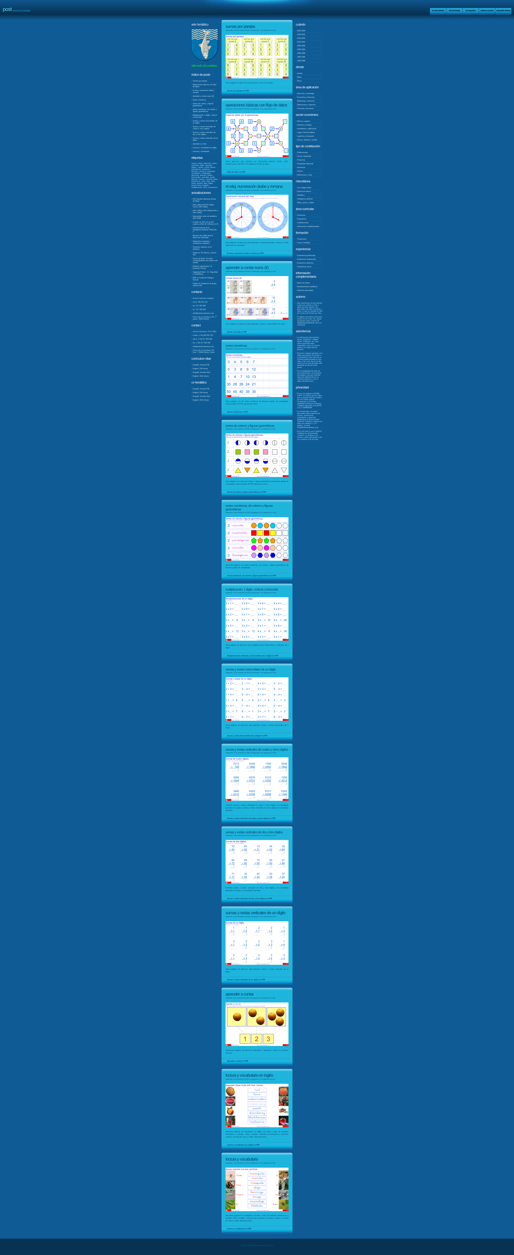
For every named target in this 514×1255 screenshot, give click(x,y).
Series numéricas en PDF (237, 412)
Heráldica (300, 195)
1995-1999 (301, 53)
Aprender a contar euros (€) (203, 96)
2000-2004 (301, 49)
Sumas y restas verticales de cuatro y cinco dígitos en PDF (251, 818)
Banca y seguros (303, 121)
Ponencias (301, 160)
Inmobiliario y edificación (306, 129)
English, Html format (201, 376)
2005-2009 (301, 46)
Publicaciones (302, 152)
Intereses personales (305, 290)
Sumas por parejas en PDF (238, 91)
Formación (301, 215)
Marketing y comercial (305, 101)
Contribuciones (303, 223)
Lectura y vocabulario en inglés (205, 148)
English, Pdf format (200, 369)
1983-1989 (301, 61)
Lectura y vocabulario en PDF (239, 1229)
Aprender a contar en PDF (237, 1061)
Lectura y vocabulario (201, 151)
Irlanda (299, 73)
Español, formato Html (201, 372)
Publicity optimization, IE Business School (202, 267)
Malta (299, 77)
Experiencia (301, 219)
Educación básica (304, 191)
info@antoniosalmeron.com (203, 313)
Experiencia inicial (304, 267)
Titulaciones (302, 239)
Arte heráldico (199, 24)
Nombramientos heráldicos (307, 287)
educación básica (503, 10)
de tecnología (454, 10)
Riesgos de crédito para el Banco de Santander (203, 236)
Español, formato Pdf (201, 365)
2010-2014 (301, 42)
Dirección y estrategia (305, 93)
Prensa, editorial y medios (307, 140)
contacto (307, 423)
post (7, 9)
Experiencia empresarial (306, 259)
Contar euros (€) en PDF (237, 332)
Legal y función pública (306, 132)
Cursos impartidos (304, 156)
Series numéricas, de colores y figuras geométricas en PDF (251, 576)
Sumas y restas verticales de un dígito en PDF (246, 980)
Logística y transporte (305, 136)
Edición (300, 171)
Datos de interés (303, 283)
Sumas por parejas (200, 81)
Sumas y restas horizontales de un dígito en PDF (247, 736)
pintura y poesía (487, 10)
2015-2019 (301, 38)
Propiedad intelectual (305, 164)
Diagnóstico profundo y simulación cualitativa (202, 242)
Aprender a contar (200, 144)
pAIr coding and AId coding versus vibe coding (203, 206)
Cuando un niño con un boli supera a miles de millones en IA (205, 223)
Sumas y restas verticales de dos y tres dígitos (204, 133)
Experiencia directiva (305, 263)
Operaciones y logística (306, 105)
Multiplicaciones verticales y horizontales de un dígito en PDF (252, 656)
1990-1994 (301, 57)
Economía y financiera (306, 97)
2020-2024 (301, 34)
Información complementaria (308, 226)
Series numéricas (199, 100)
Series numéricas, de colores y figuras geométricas (205, 110)
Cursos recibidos (303, 243)
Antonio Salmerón (259, 1245)
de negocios (471, 10)
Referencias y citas (304, 175)
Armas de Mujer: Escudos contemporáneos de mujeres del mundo (205, 260)
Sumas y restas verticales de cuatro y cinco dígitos (204, 128)
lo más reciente (438, 10)
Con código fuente (304, 188)
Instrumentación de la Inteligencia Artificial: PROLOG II (205, 230)
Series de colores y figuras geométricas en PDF (246, 492)
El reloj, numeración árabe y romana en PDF (245, 253)
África (299, 81)
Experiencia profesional (306, 255)
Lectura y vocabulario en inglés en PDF (243, 1145)
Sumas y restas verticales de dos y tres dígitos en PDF (249, 898)
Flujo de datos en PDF (236, 172)
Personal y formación (305, 108)
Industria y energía (304, 125)
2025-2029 (301, 31)
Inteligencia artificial (305, 199)
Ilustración (301, 167)
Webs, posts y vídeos (305, 203)
